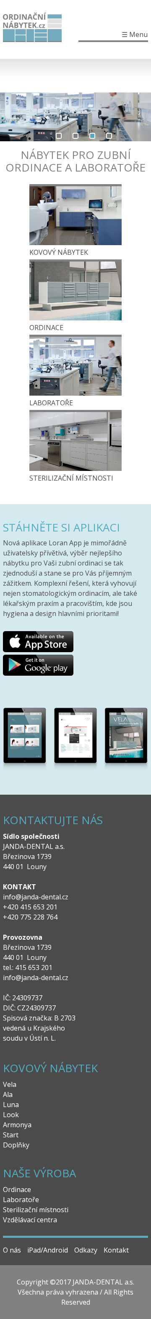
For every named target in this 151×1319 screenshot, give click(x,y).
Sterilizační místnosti (71, 478)
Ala (8, 1094)
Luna (11, 1104)
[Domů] (40, 29)
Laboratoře (51, 402)
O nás (12, 1250)
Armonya (17, 1124)
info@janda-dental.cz (35, 896)
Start (10, 1134)
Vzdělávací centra (30, 1219)
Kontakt (116, 1250)
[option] (75, 117)
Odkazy (85, 1250)
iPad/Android (47, 1250)
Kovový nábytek (58, 252)
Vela (9, 1084)
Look (11, 1114)
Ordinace (46, 327)
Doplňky (16, 1145)
